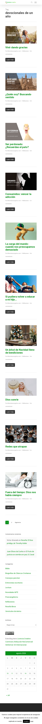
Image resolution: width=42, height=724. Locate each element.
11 (12, 673)
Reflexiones (25, 51)
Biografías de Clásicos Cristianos (18, 573)
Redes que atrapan (16, 446)
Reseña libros (10, 606)
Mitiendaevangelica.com (14, 51)
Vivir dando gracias (16, 47)
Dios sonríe (11, 399)
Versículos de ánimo (13, 611)
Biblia (7, 568)
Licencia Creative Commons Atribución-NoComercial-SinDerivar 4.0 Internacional (19, 642)
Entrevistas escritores (14, 583)
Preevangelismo (11, 597)
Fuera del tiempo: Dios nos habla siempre (20, 494)
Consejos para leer (12, 578)
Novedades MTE (11, 592)
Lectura (8, 587)
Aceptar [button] (26, 721)
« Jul (8, 695)
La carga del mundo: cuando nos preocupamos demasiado (20, 246)
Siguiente (18, 522)
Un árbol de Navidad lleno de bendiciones (19, 351)
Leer (31, 721)
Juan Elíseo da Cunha (15, 551)
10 (7, 673)
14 (25, 673)
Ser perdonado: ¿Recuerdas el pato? (17, 146)
